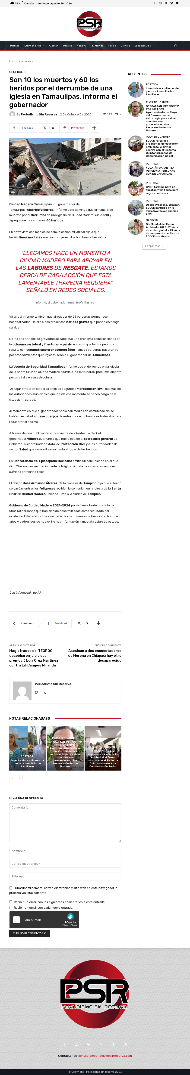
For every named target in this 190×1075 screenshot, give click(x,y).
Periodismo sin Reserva (39, 114)
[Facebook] (155, 3)
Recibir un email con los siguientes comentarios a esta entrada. (59, 902)
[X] (166, 3)
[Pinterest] (101, 1044)
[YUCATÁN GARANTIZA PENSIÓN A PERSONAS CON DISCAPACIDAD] (136, 169)
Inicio (12, 61)
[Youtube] (177, 3)
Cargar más (152, 246)
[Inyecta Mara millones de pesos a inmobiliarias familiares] (27, 748)
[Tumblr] (113, 1044)
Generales (26, 61)
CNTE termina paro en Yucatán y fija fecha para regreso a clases (162, 190)
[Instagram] (160, 3)
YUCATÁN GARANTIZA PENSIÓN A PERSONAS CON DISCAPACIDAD (160, 170)
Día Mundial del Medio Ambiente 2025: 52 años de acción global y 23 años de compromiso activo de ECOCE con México (163, 230)
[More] (94, 128)
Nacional (152, 220)
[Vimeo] (171, 3)
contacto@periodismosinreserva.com (105, 1055)
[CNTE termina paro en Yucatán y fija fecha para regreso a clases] (136, 188)
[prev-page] (12, 778)
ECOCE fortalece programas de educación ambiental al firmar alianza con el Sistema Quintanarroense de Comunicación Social (103, 759)
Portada (27, 756)
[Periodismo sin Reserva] (13, 114)
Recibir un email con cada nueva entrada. (43, 907)
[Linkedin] (88, 1044)
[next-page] (19, 778)
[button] (175, 45)
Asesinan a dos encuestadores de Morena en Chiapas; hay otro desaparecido (94, 656)
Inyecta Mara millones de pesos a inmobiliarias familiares (27, 763)
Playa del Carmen (64, 738)
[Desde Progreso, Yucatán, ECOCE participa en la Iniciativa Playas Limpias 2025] (136, 207)
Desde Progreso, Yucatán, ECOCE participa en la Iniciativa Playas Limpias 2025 (163, 209)
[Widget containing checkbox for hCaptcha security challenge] (44, 920)
